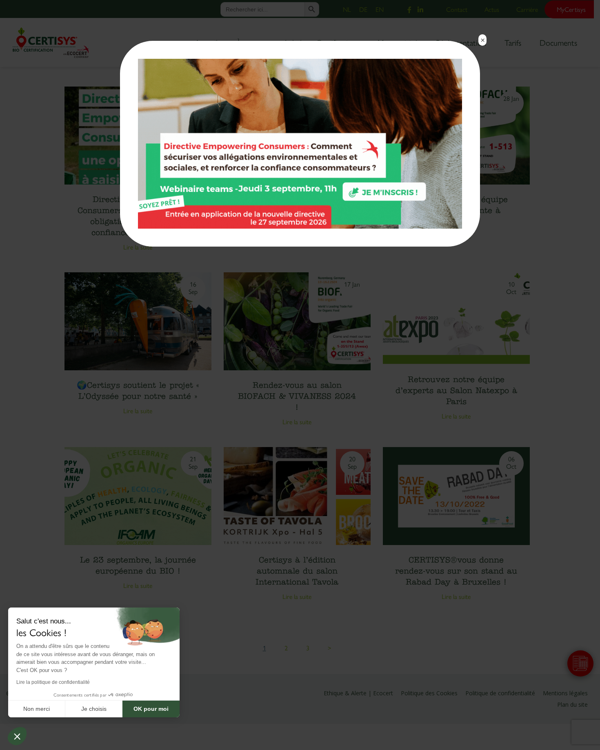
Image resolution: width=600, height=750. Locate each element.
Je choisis (94, 708)
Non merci (36, 708)
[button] (17, 736)
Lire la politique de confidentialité (53, 682)
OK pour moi (151, 708)
